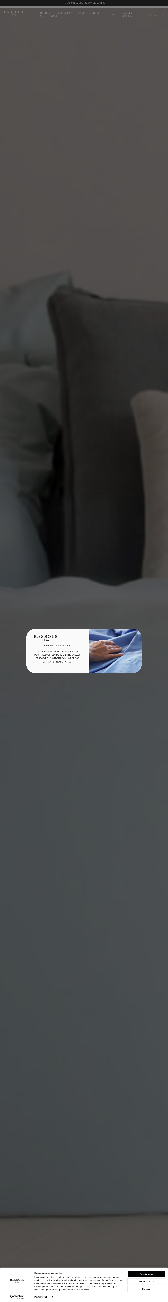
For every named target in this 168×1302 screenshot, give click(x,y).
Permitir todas (146, 1274)
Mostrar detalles (41, 1297)
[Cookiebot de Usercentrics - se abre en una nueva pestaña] (17, 1297)
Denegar (146, 1289)
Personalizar (144, 1281)
